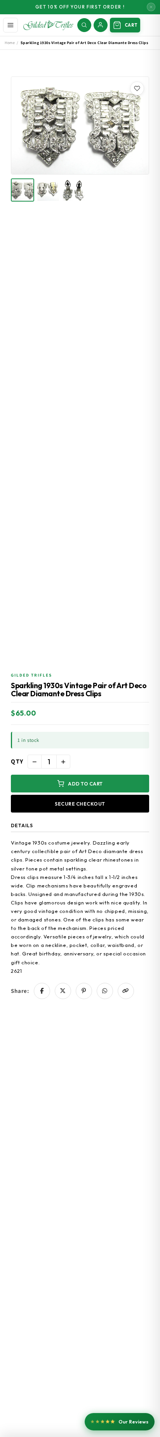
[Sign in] (101, 25)
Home (10, 42)
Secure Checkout (80, 804)
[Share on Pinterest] (84, 991)
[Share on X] (63, 991)
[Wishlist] (137, 88)
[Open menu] (10, 25)
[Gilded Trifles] (48, 25)
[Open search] (84, 25)
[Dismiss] (151, 7)
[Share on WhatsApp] (105, 991)
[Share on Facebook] (42, 991)
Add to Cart (85, 783)
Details (22, 825)
